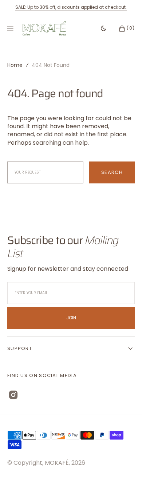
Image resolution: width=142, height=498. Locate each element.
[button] (123, 28)
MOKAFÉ (57, 463)
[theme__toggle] (103, 28)
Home (15, 65)
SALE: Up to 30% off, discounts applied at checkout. (71, 7)
